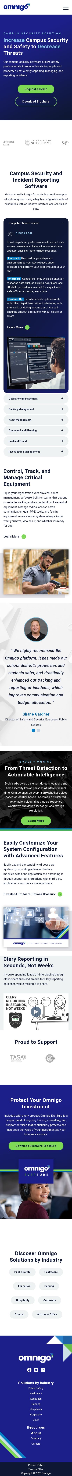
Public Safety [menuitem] (36, 1388)
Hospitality (22, 1300)
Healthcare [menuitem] (36, 1393)
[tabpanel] (36, 672)
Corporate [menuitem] (36, 1414)
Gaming (49, 1286)
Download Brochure (35, 101)
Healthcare (51, 1272)
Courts (19, 1314)
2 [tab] (38, 730)
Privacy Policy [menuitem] (36, 1465)
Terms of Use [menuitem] (36, 1469)
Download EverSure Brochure (36, 1146)
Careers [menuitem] (35, 1443)
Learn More (15, 327)
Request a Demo (36, 89)
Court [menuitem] (36, 1419)
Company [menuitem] (36, 1438)
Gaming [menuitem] (36, 1404)
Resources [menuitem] (36, 1427)
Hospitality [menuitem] (36, 1409)
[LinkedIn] (43, 1370)
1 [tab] (33, 730)
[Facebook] (29, 1370)
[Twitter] (36, 1370)
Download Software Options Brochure (29, 894)
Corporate (49, 1300)
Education (24, 1286)
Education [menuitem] (36, 1398)
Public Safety (22, 1272)
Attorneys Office (47, 1314)
